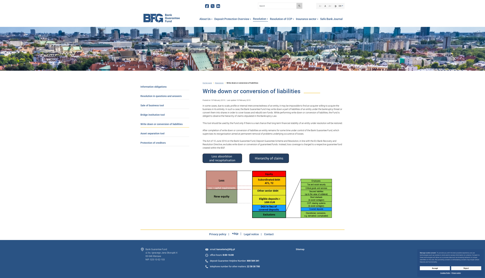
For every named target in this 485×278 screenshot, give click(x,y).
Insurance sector (306, 19)
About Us (205, 19)
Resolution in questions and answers (161, 96)
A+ (330, 6)
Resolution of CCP (281, 19)
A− (320, 6)
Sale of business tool (152, 105)
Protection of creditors (153, 142)
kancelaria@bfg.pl (225, 249)
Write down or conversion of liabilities (161, 124)
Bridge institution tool (152, 114)
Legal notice (251, 234)
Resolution (259, 18)
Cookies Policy (445, 273)
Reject (466, 268)
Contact (269, 234)
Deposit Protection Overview (231, 19)
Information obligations (153, 86)
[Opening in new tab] (235, 233)
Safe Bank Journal (331, 19)
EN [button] (340, 6)
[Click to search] (299, 6)
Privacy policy (456, 273)
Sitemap (300, 249)
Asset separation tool (152, 133)
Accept (435, 268)
